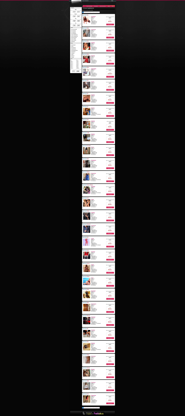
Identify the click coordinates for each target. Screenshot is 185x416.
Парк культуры (93, 290)
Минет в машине (73, 40)
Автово (72, 46)
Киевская (92, 147)
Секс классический (74, 29)
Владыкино (92, 369)
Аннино (72, 54)
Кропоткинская (93, 356)
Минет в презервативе (74, 36)
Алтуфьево (72, 53)
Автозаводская (73, 47)
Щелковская (93, 55)
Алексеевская (73, 51)
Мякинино (92, 81)
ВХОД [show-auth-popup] (112, 0)
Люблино (92, 199)
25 (98, 12)
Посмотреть (110, 24)
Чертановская (93, 317)
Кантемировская (93, 160)
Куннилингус (73, 41)
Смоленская (93, 42)
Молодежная (93, 251)
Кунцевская (93, 94)
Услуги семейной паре (74, 34)
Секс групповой (73, 32)
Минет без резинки (74, 37)
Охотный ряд (93, 330)
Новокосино (93, 121)
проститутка (86, 41)
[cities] (86, 1)
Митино (92, 277)
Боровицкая (93, 134)
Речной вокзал (93, 382)
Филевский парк (93, 173)
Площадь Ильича (93, 68)
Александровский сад (74, 50)
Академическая (93, 29)
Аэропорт (72, 57)
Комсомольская (93, 225)
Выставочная (93, 186)
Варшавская (93, 343)
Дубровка (92, 264)
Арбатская (72, 55)
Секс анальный (73, 30)
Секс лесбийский (73, 33)
